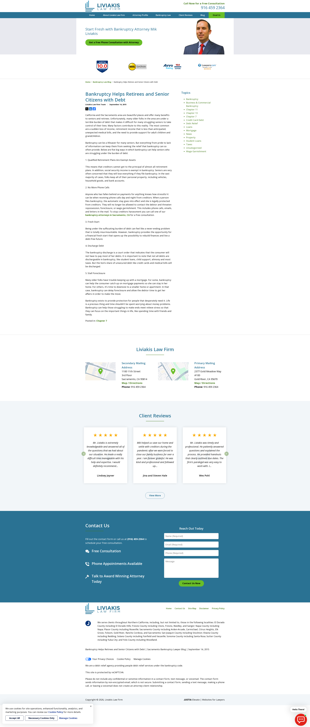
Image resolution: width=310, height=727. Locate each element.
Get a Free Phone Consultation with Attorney (114, 42)
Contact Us (97, 525)
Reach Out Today (191, 528)
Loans (189, 126)
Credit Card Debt (195, 120)
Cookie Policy (124, 659)
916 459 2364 (213, 7)
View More (155, 495)
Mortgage (191, 130)
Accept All (14, 718)
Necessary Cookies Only (41, 718)
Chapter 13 (192, 113)
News (189, 133)
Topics (185, 93)
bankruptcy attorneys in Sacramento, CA (107, 215)
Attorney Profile (140, 15)
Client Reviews (186, 15)
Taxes (189, 144)
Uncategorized (194, 147)
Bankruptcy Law (163, 15)
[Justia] (88, 623)
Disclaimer (204, 608)
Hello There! (298, 709)
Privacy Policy (218, 608)
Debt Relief (192, 123)
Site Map (192, 608)
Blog (203, 15)
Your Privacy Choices (103, 659)
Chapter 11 (192, 109)
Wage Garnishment (196, 151)
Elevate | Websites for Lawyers (204, 699)
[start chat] (301, 720)
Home (92, 15)
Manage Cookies (142, 659)
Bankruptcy (192, 99)
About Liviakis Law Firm (114, 15)
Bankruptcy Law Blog (102, 82)
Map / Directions (132, 383)
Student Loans (193, 140)
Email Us (216, 15)
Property (190, 137)
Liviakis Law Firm (155, 349)
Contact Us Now (191, 583)
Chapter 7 (101, 320)
